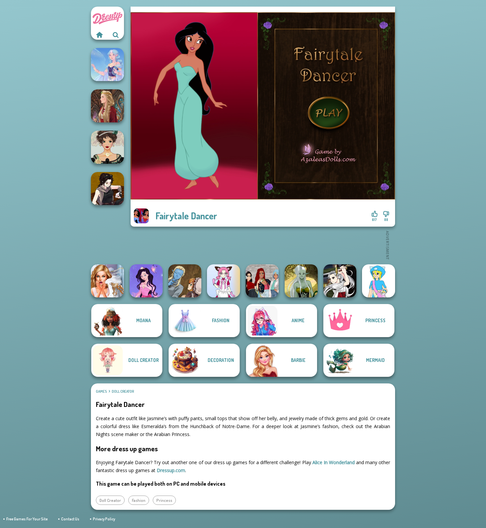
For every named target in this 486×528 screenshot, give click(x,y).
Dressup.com (171, 470)
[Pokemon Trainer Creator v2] (378, 280)
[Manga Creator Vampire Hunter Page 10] (339, 280)
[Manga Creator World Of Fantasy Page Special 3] (184, 280)
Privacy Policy (104, 518)
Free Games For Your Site (27, 518)
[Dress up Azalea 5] (146, 280)
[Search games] (115, 35)
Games (101, 391)
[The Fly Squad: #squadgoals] (262, 280)
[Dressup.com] (99, 35)
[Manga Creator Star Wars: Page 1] (107, 188)
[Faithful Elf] (107, 64)
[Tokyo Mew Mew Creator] (223, 280)
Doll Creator (123, 391)
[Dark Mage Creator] (301, 280)
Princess (164, 500)
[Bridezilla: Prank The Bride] (107, 280)
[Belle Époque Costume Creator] (107, 147)
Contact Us (70, 518)
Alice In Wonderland (333, 462)
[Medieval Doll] (107, 105)
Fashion (138, 500)
